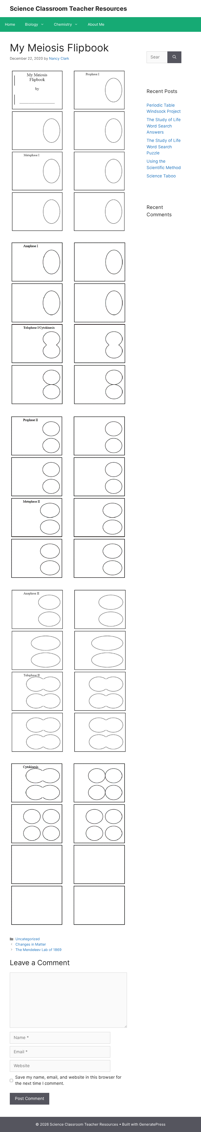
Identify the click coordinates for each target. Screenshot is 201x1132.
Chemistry (63, 24)
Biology (31, 24)
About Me (96, 24)
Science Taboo (161, 175)
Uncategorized (27, 939)
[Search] (174, 57)
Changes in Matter (30, 944)
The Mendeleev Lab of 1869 (38, 950)
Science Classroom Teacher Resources (68, 8)
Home (10, 24)
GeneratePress (152, 1124)
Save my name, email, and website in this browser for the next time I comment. (68, 1080)
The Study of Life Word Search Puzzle (164, 146)
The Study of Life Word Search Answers (164, 126)
